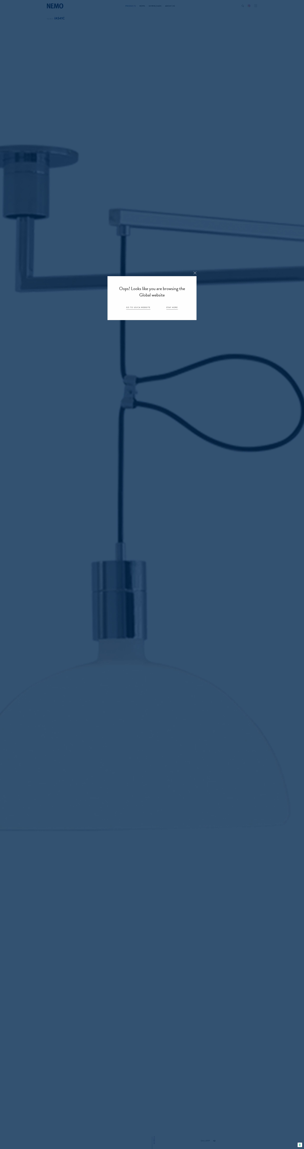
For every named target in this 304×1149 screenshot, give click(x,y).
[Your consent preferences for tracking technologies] (300, 1145)
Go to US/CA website (138, 308)
